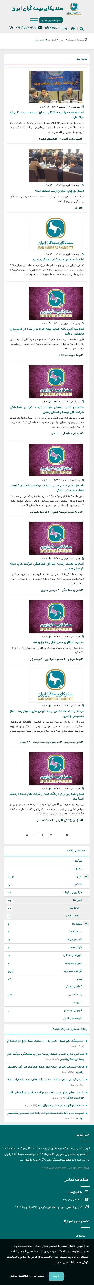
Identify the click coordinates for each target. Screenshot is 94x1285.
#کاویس (25, 742)
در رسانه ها (45, 932)
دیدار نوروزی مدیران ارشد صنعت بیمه (59, 191)
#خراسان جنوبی (50, 590)
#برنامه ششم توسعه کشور (67, 512)
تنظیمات (39, 1276)
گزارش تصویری (45, 971)
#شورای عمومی (73, 742)
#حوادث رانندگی (40, 512)
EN (64, 29)
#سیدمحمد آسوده (71, 139)
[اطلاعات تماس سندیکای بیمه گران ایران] (47, 234)
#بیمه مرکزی (75, 659)
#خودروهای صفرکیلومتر (47, 742)
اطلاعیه (45, 885)
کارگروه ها (45, 948)
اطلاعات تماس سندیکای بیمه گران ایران (58, 259)
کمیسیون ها (45, 940)
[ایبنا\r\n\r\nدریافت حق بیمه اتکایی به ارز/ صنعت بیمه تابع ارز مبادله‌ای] (47, 87)
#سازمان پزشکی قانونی (69, 820)
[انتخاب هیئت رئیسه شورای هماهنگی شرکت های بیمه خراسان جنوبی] (47, 538)
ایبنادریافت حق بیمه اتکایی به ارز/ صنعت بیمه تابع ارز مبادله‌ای (45, 1041)
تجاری (78, 869)
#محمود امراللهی (55, 659)
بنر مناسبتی (45, 995)
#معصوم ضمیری (48, 139)
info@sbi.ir (52, 28)
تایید (56, 1276)
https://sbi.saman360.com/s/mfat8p (66, 1168)
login (73, 29)
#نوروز (79, 208)
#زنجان (55, 433)
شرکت (78, 861)
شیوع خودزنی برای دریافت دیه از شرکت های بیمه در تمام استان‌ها (45, 1080)
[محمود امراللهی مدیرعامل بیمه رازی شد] (47, 617)
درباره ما (77, 1002)
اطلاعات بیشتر (19, 1276)
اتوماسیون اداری (51, 20)
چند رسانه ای (43, 916)
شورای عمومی (45, 963)
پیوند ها (47, 924)
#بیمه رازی (36, 659)
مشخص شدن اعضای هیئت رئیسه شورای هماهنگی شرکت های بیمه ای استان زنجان (47, 410)
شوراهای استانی (45, 956)
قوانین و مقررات (45, 893)
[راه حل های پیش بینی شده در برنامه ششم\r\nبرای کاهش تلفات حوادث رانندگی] (47, 460)
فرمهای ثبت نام (45, 1011)
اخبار (47, 877)
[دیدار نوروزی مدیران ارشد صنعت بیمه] (47, 165)
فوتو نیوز (43, 908)
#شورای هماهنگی (72, 433)
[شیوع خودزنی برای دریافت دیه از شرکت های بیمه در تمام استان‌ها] (47, 769)
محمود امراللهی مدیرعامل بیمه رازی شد (58, 642)
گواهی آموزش (73, 987)
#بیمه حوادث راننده (71, 355)
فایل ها (47, 901)
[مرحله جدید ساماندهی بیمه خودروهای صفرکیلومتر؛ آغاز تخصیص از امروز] (47, 686)
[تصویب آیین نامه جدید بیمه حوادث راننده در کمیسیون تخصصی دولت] (47, 303)
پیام (45, 979)
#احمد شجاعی (45, 820)
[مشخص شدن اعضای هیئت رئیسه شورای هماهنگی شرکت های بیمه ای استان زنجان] (47, 382)
